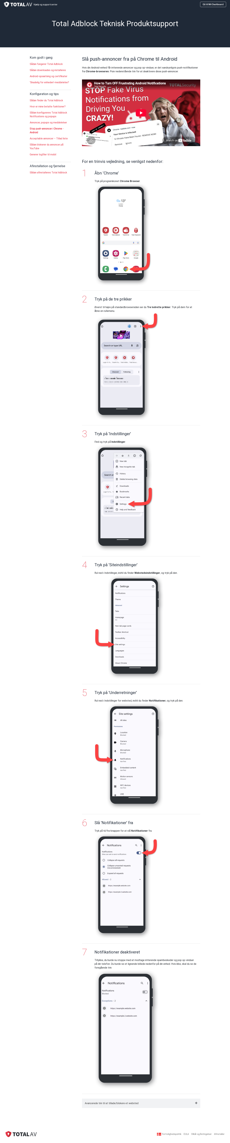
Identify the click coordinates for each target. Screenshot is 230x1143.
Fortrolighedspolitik (171, 1134)
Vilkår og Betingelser (201, 1134)
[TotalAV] (21, 1133)
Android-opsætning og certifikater (48, 76)
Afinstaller (219, 1134)
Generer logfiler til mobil (43, 154)
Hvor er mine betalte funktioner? (48, 106)
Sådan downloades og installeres (48, 70)
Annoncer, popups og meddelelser (48, 122)
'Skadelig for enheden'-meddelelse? (49, 82)
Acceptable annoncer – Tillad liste (49, 138)
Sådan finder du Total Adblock (46, 100)
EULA (186, 1134)
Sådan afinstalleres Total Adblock (48, 172)
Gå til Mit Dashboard (213, 4)
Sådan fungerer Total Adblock (46, 64)
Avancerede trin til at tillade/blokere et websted (111, 1103)
